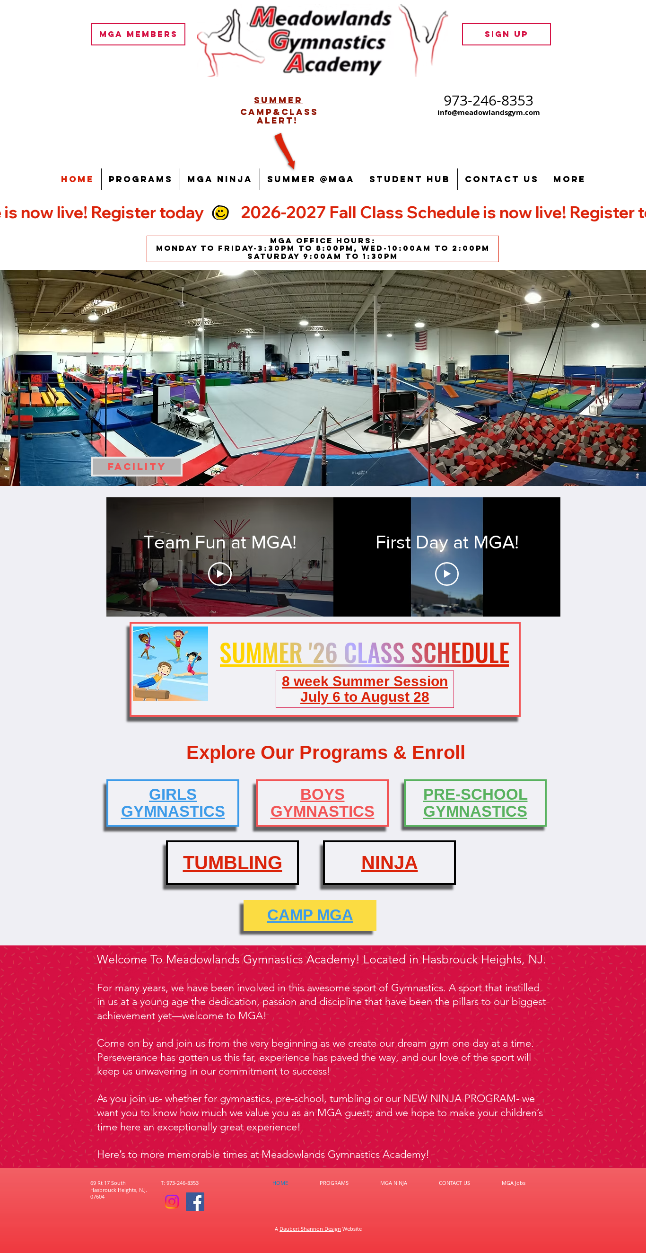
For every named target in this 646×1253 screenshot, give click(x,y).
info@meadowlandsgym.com (488, 112)
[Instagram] (172, 1201)
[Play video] (220, 574)
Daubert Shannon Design (310, 1228)
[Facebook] (195, 1201)
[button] (141, 179)
